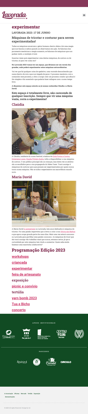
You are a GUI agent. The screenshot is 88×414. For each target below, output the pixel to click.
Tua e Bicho (21, 304)
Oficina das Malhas (68, 232)
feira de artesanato (26, 274)
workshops (20, 256)
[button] (84, 15)
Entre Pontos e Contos (61, 156)
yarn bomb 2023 (24, 298)
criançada (19, 262)
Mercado (23, 393)
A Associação (8, 393)
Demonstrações (10, 397)
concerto (19, 310)
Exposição (37, 393)
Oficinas (16, 393)
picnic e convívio (24, 286)
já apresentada (29, 229)
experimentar (22, 268)
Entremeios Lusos (18, 159)
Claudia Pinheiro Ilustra (35, 159)
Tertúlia (30, 393)
